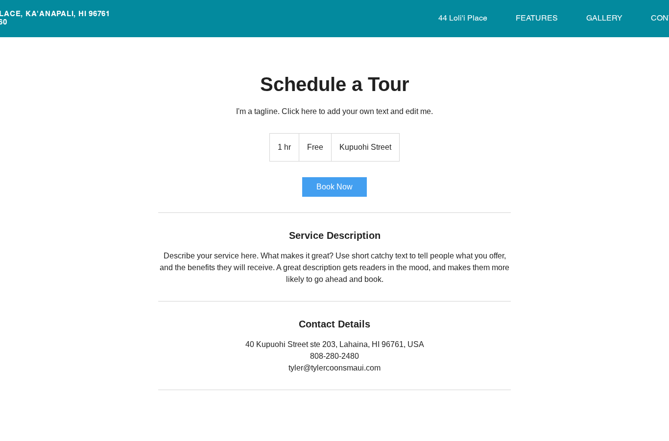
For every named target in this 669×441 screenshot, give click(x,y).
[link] (334, 187)
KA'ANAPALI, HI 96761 (67, 13)
